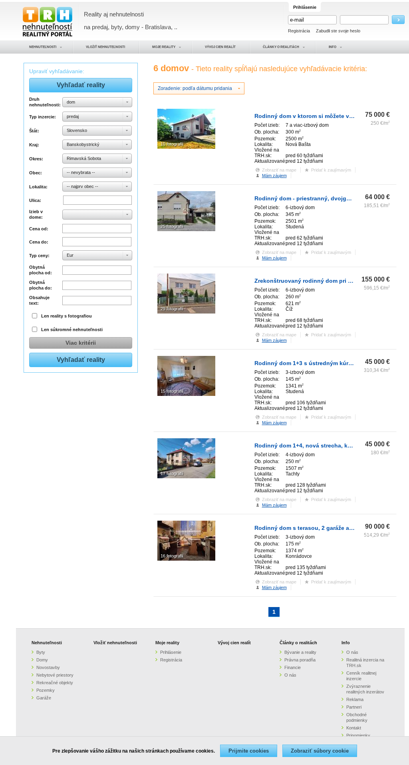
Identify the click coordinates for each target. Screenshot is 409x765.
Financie (292, 667)
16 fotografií (172, 555)
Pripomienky (358, 735)
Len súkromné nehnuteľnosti (72, 329)
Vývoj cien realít (234, 642)
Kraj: (34, 144)
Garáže (43, 697)
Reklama (354, 699)
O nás (290, 675)
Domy (42, 659)
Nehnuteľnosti (47, 642)
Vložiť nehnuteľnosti (115, 642)
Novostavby (48, 667)
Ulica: (35, 200)
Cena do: (38, 242)
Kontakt (353, 727)
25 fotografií (172, 226)
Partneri (353, 707)
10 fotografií (172, 144)
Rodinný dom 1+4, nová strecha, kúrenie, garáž (318, 445)
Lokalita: (38, 186)
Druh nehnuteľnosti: (44, 102)
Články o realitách (298, 642)
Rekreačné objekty (54, 682)
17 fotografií (172, 473)
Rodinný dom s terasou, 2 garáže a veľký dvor (316, 528)
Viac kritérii (81, 343)
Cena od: (38, 228)
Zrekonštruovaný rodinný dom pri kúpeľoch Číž (319, 281)
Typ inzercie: (42, 116)
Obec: (35, 172)
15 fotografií (172, 391)
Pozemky (45, 690)
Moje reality (167, 642)
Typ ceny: (39, 255)
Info (345, 642)
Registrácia (299, 30)
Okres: (36, 158)
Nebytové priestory (54, 675)
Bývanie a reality (300, 652)
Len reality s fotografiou (66, 316)
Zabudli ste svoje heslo (338, 30)
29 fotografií (172, 308)
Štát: (34, 130)
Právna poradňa (300, 659)
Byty (40, 652)
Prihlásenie (170, 652)
